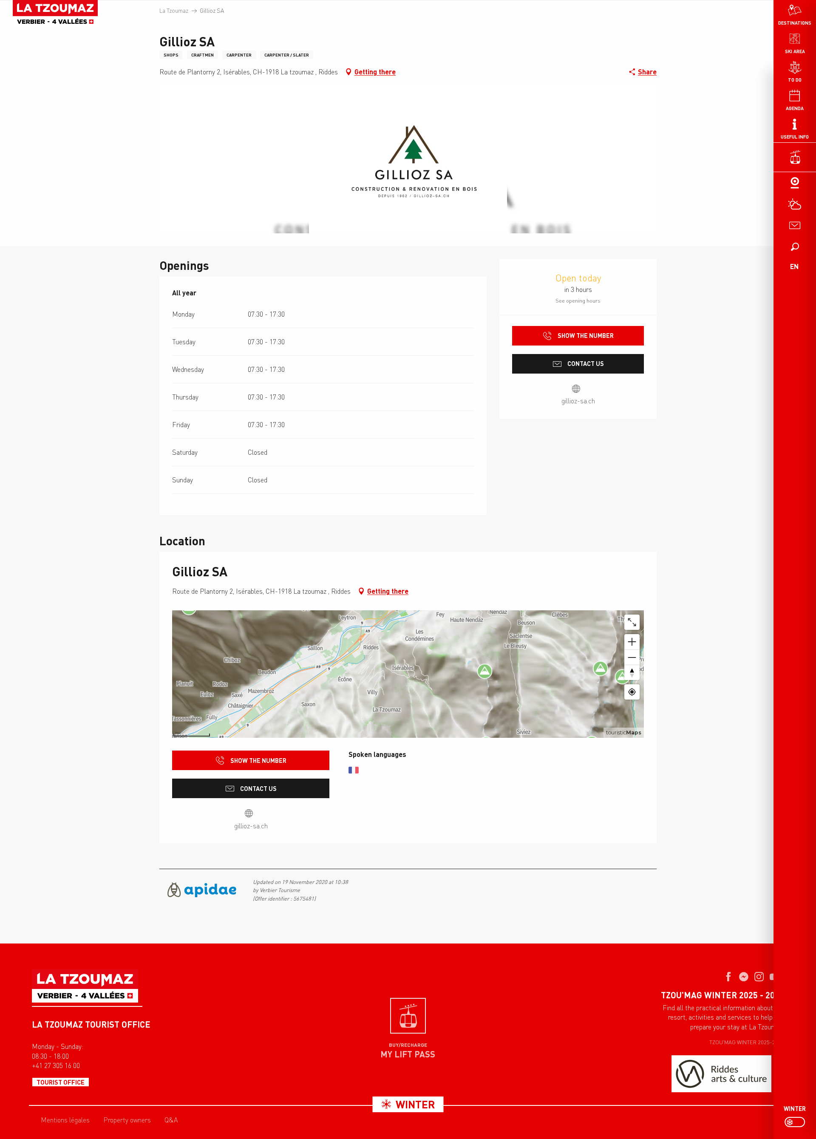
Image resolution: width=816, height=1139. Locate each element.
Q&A (171, 1120)
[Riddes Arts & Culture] (721, 1073)
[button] (795, 246)
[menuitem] (55, 13)
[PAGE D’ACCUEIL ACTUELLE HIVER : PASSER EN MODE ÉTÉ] (795, 1122)
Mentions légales (65, 1120)
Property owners (127, 1120)
